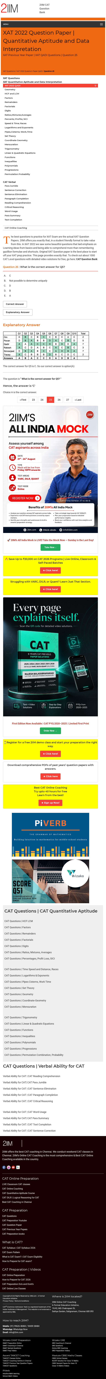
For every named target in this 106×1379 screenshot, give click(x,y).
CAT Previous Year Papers (14, 1229)
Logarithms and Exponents (19, 127)
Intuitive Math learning (11, 1374)
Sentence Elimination (16, 194)
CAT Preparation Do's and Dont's (18, 1284)
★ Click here (50, 776)
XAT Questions (9, 71)
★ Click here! (50, 570)
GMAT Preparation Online (12, 1343)
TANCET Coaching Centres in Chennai (17, 1361)
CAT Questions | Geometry (18, 994)
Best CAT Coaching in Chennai (17, 1202)
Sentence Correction (15, 190)
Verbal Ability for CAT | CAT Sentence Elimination (29, 1088)
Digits (8, 110)
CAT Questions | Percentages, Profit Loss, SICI (29, 958)
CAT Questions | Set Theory (19, 988)
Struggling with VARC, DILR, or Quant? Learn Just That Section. (50, 581)
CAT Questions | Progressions (20, 1048)
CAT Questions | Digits (16, 946)
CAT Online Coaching (16, 228)
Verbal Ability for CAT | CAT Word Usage (25, 1112)
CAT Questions (9, 1216)
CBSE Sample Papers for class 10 (64, 1363)
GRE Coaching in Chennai (61, 1343)
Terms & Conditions (21, 1301)
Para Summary (12, 215)
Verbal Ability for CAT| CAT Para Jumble (25, 1082)
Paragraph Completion (17, 198)
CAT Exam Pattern (11, 1252)
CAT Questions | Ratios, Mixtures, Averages (28, 952)
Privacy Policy (8, 1301)
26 (59, 399)
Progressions (11, 170)
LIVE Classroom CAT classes (16, 1184)
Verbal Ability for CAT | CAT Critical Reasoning (28, 1101)
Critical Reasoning (14, 207)
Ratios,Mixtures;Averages (18, 115)
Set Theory (10, 136)
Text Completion (13, 219)
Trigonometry (12, 148)
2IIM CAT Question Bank (44, 8)
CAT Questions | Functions (18, 1029)
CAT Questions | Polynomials (20, 1042)
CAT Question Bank (86, 259)
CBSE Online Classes (59, 1358)
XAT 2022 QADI (50, 85)
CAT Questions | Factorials (18, 939)
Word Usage (11, 211)
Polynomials (11, 165)
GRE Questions (57, 1346)
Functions (10, 157)
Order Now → (50, 730)
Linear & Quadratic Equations (20, 153)
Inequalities (11, 161)
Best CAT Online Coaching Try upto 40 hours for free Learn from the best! (50, 791)
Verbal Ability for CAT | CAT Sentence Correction (29, 1130)
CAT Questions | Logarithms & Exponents (26, 975)
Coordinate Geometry (16, 140)
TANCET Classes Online (11, 1358)
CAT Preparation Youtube (14, 1220)
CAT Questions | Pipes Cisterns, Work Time (27, 981)
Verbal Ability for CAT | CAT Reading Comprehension (31, 1076)
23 (33, 399)
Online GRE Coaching (60, 1348)
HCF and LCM (12, 93)
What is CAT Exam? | (12, 1256)
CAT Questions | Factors (17, 927)
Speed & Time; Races (15, 123)
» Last (78, 399)
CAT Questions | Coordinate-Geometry (25, 1000)
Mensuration (11, 144)
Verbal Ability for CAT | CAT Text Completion (27, 1124)
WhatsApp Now (20, 1329)
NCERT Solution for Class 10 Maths (65, 1361)
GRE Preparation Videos (61, 1351)
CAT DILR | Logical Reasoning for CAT (20, 1197)
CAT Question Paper (12, 1225)
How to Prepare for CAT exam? (17, 1261)
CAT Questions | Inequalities (19, 1036)
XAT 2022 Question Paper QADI (30, 71)
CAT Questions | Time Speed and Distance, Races (31, 969)
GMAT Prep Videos (10, 1351)
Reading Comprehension (18, 202)
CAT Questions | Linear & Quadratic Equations (29, 1023)
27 (67, 399)
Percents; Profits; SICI (16, 119)
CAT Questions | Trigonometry (20, 1017)
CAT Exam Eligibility (32, 1256)
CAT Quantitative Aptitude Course (18, 1193)
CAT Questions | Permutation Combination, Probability (33, 1054)
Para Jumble (11, 186)
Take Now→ (50, 547)
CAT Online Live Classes (14, 1288)
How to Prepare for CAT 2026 (16, 1279)
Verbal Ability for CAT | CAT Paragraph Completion (30, 1094)
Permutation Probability (17, 174)
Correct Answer (15, 304)
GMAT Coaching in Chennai (13, 1346)
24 (42, 399)
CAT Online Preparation (13, 1275)
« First (23, 399)
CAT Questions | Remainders (20, 933)
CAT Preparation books (13, 1234)
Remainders (11, 102)
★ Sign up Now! (50, 802)
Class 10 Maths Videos (60, 1366)
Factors (9, 98)
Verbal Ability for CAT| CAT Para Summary (26, 1118)
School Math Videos (10, 1376)
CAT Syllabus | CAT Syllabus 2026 (18, 1248)
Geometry (10, 89)
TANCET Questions (10, 1366)
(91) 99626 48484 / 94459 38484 (24, 1326)
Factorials (10, 106)
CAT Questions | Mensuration (20, 1006)
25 (50, 399)
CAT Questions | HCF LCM (18, 921)
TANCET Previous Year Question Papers (17, 1363)
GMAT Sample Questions (12, 1348)
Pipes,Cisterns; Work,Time (18, 132)
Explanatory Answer (18, 312)
